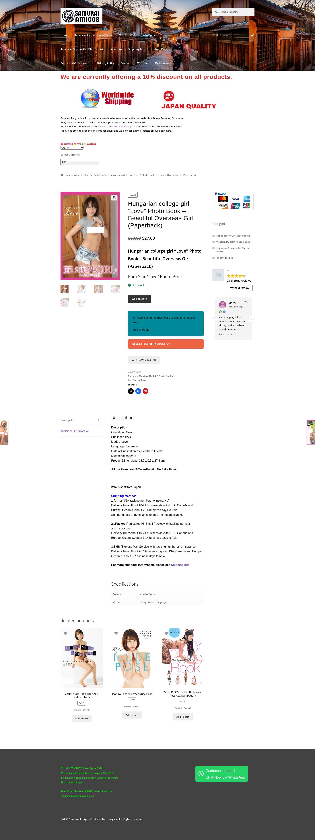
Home (64, 35)
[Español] (88, 143)
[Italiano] (81, 143)
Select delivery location (151, 344)
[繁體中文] (65, 143)
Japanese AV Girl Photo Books (93, 35)
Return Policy (160, 49)
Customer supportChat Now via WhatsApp (225, 774)
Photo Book (139, 380)
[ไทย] (91, 143)
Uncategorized (224, 257)
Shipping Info (136, 49)
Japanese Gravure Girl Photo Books (83, 49)
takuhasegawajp (123, 126)
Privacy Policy (105, 63)
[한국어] (85, 143)
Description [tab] (68, 420)
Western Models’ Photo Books (137, 35)
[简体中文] (62, 143)
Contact (126, 63)
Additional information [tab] (75, 431)
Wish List (143, 63)
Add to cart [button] (81, 718)
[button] (114, 197)
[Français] (72, 143)
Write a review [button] (239, 288)
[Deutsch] (75, 143)
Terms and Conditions (76, 63)
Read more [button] (226, 334)
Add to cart (139, 299)
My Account (162, 63)
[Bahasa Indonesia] (78, 143)
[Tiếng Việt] (95, 143)
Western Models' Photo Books (90, 175)
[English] (68, 143)
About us (116, 49)
